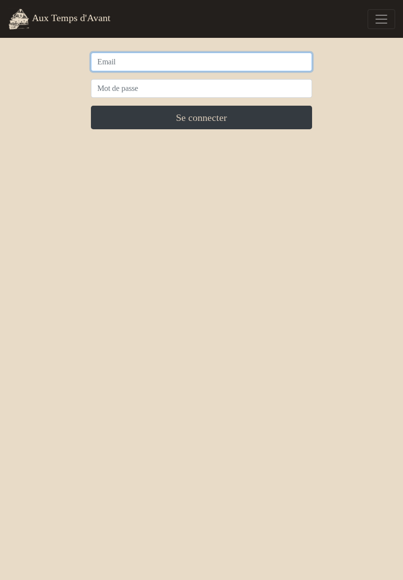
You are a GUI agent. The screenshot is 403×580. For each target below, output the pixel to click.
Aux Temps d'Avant (70, 17)
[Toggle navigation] (381, 19)
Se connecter (201, 117)
